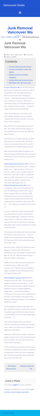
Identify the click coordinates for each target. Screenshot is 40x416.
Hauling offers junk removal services (21, 80)
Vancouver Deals (14, 5)
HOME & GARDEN (13, 37)
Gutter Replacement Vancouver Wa (15, 164)
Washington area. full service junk (20, 83)
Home (3, 37)
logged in (16, 385)
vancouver (20, 54)
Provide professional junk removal (20, 67)
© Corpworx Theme (7, 413)
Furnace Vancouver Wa (12, 87)
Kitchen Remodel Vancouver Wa (15, 185)
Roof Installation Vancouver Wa (14, 278)
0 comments (29, 54)
